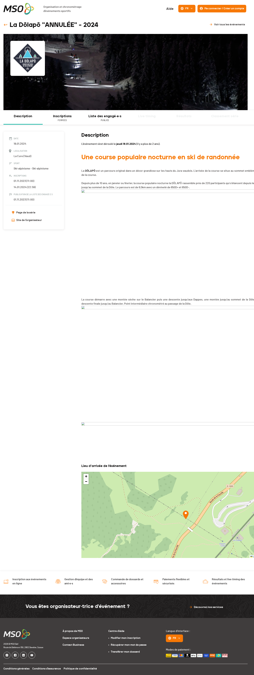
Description (23, 116)
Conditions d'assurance (46, 668)
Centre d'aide (116, 631)
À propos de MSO (73, 631)
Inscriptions (62, 117)
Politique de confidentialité (80, 668)
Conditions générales (16, 668)
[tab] (23, 117)
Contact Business (73, 644)
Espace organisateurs (76, 638)
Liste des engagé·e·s (104, 117)
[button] (185, 515)
